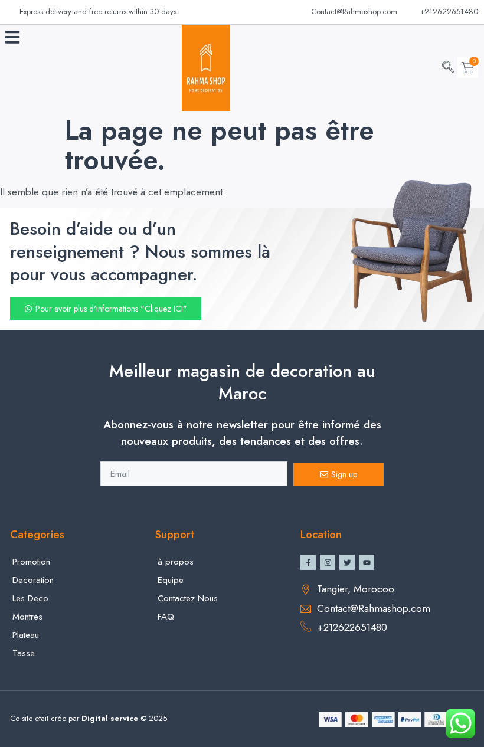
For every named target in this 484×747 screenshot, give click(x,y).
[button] (12, 37)
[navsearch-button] (448, 68)
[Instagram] (327, 562)
